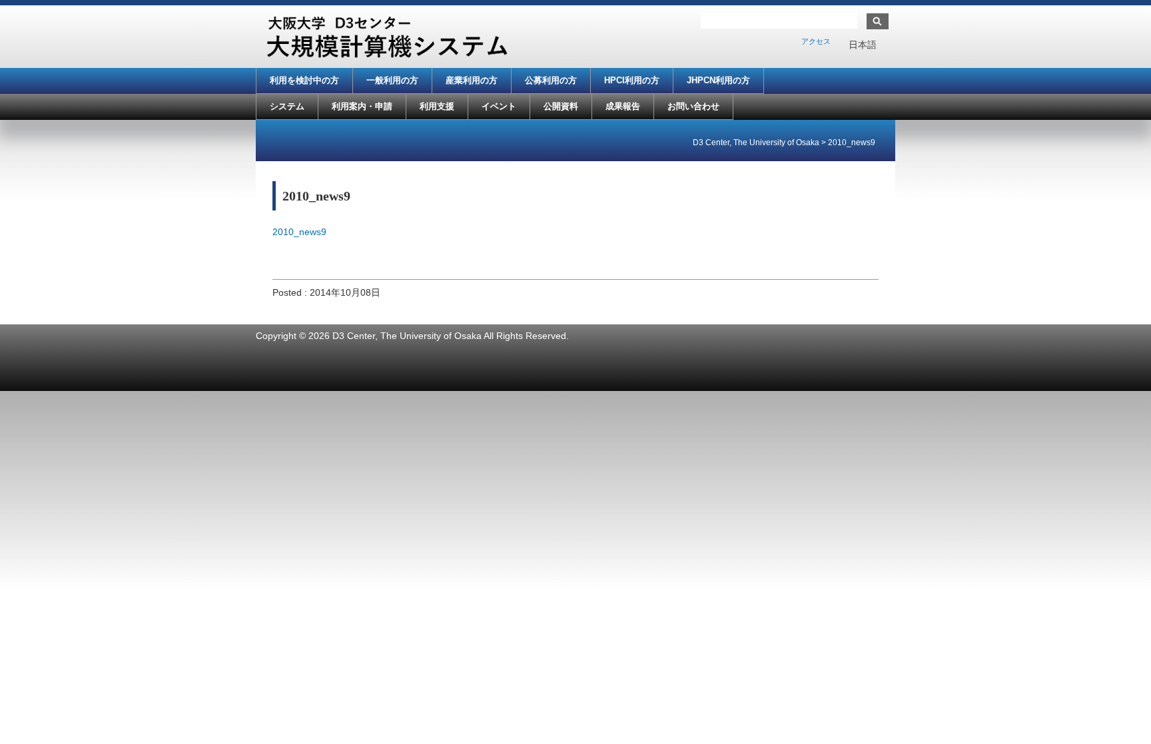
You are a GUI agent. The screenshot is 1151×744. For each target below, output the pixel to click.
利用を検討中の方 (304, 80)
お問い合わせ (693, 106)
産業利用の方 (472, 80)
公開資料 (561, 106)
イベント (499, 106)
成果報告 (622, 106)
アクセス (816, 41)
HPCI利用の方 (631, 80)
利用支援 (437, 106)
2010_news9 (299, 231)
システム (287, 106)
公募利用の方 (551, 80)
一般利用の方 (392, 80)
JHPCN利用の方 (718, 80)
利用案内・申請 (362, 106)
